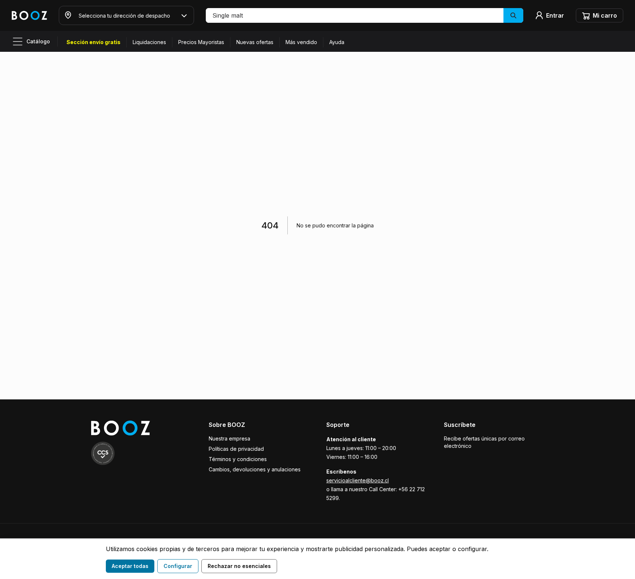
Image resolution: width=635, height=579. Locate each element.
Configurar (178, 566)
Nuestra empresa (229, 438)
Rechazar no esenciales (239, 566)
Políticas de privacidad (236, 449)
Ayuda (336, 42)
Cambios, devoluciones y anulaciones (255, 469)
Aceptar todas (130, 566)
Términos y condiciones (238, 459)
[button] (364, 15)
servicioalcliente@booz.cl (357, 480)
